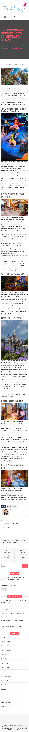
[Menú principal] (14, 17)
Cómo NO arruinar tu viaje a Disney (11, 626)
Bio (4, 506)
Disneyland (22, 540)
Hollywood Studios (6, 676)
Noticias (16, 542)
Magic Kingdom (5, 685)
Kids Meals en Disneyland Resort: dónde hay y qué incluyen (14, 615)
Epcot (2, 672)
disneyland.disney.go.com (8, 270)
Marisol (21, 65)
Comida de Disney (6, 646)
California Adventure (7, 540)
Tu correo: (4, 585)
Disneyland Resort (8, 542)
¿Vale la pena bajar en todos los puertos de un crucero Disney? (13, 601)
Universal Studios (6, 702)
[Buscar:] (11, 566)
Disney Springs (5, 654)
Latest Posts (12, 506)
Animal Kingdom (6, 637)
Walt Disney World (6, 706)
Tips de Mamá (5, 693)
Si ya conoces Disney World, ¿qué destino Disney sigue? (12, 621)
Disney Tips (16, 540)
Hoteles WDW (5, 680)
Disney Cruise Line (6, 650)
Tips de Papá (4, 698)
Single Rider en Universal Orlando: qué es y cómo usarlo (13, 608)
